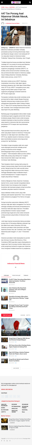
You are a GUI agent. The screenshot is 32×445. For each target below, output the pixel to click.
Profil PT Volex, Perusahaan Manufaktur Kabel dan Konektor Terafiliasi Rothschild (20, 281)
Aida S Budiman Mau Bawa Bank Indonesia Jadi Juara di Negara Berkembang (17, 289)
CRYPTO (28, 315)
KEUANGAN (25, 404)
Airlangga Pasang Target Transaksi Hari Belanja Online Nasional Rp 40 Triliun (18, 306)
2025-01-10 (24, 23)
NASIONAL (12, 7)
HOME (2, 7)
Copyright (3, 438)
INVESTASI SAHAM (14, 411)
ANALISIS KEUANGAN (4, 405)
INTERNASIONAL (16, 406)
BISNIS (3, 407)
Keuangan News (26, 438)
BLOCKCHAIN (4, 410)
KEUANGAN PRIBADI (25, 407)
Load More (16, 368)
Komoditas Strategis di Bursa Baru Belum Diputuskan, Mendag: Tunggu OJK (19, 298)
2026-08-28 (5, 334)
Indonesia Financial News (12, 23)
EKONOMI (23, 315)
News (6, 7)
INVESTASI (14, 408)
